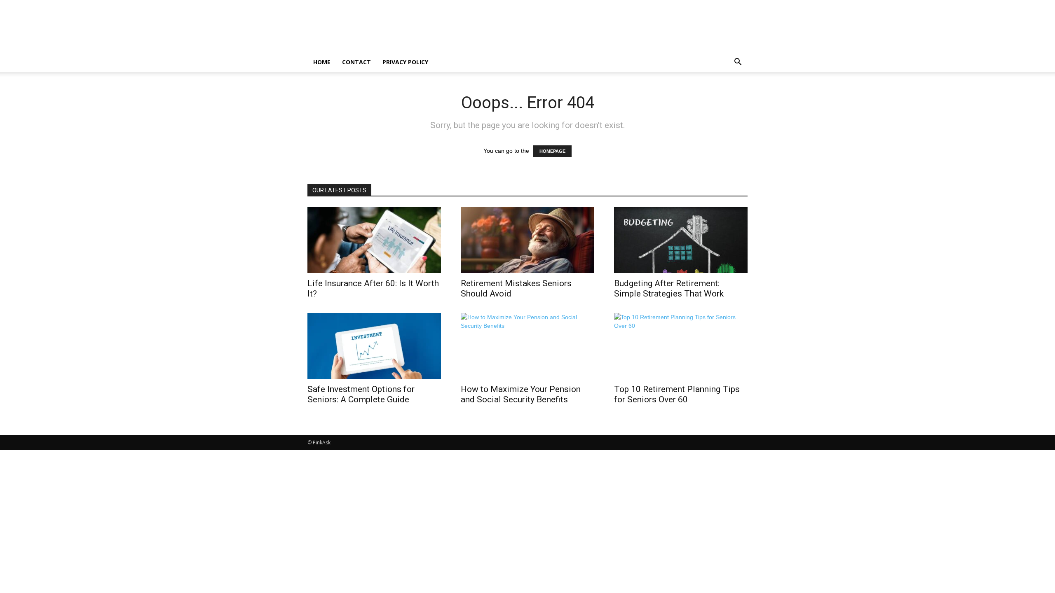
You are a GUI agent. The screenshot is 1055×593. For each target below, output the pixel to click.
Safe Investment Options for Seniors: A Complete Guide (361, 394)
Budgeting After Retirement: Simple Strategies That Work (669, 288)
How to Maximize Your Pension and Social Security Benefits (521, 394)
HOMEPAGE (552, 151)
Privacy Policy (405, 62)
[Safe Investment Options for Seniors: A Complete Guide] (374, 346)
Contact (356, 62)
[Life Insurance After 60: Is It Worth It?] (374, 240)
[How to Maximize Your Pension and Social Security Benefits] (527, 346)
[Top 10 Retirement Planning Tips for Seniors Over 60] (681, 346)
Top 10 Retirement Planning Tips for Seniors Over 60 (677, 394)
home (322, 62)
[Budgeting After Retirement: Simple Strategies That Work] (681, 240)
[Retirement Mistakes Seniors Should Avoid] (527, 240)
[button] (738, 63)
